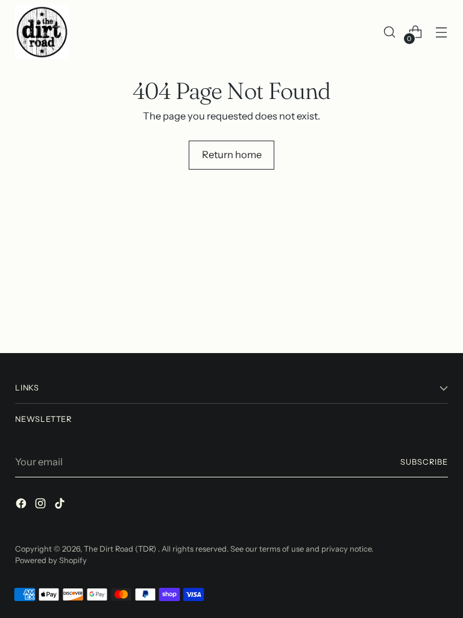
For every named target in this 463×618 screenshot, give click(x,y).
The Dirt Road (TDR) (121, 548)
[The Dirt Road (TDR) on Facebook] (22, 505)
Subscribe (424, 462)
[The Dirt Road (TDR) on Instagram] (41, 505)
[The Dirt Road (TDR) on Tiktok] (61, 505)
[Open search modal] (389, 32)
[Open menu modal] (441, 32)
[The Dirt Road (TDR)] (42, 32)
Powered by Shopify (51, 560)
